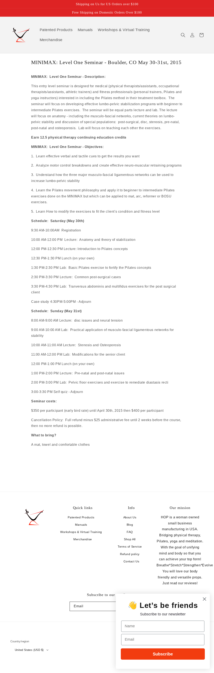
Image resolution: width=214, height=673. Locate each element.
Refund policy (130, 554)
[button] (183, 35)
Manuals (81, 524)
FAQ (130, 532)
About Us (129, 517)
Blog (130, 524)
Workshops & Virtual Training (81, 532)
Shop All (130, 539)
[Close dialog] (204, 599)
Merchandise (82, 539)
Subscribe (163, 654)
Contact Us (131, 561)
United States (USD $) (29, 650)
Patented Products (81, 517)
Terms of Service (130, 546)
